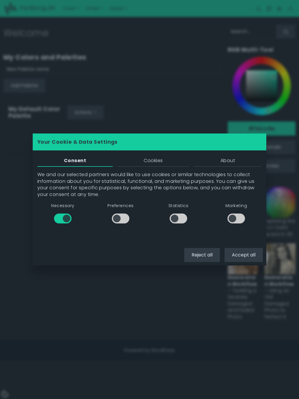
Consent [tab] (75, 160)
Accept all (243, 254)
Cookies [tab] (153, 160)
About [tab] (227, 160)
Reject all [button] (202, 254)
